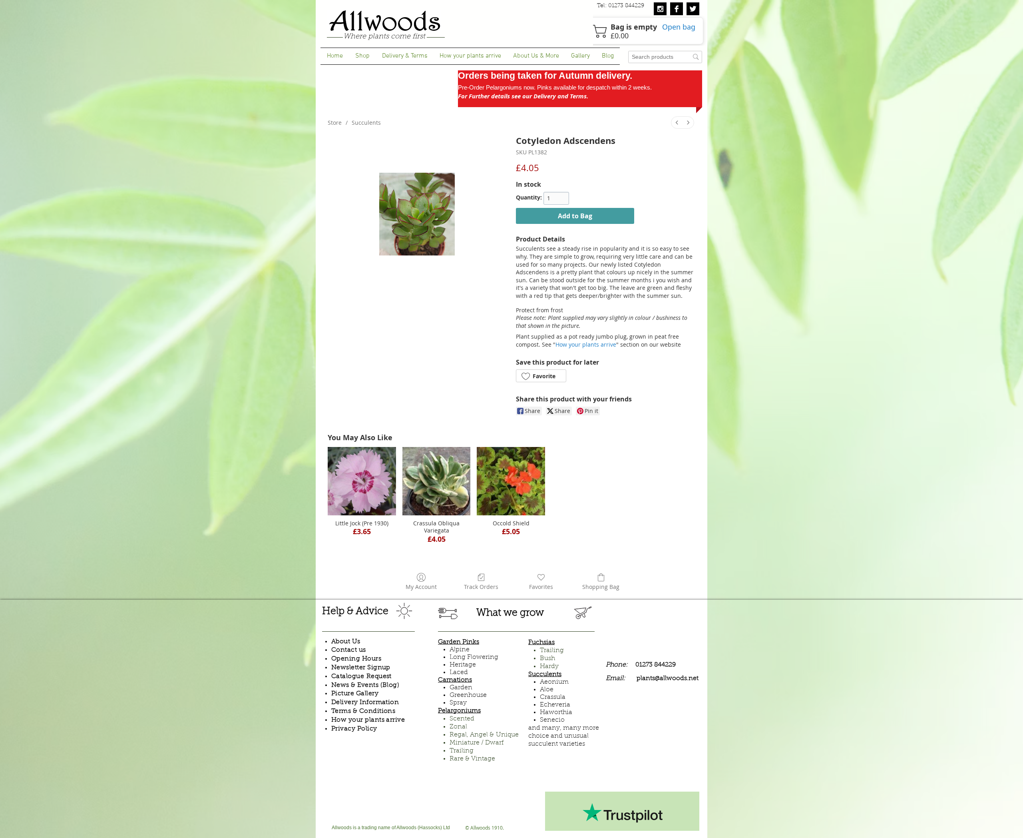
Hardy (549, 666)
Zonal (458, 727)
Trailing (462, 751)
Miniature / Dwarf (477, 743)
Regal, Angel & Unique (484, 735)
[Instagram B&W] (660, 8)
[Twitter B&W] (693, 8)
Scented (462, 719)
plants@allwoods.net (668, 678)
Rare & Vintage (472, 759)
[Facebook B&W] (676, 8)
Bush (547, 658)
